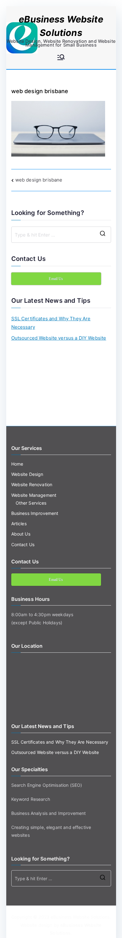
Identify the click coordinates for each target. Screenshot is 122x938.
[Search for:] (61, 234)
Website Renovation (32, 484)
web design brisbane (39, 180)
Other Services (31, 503)
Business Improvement (34, 513)
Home (17, 464)
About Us (20, 533)
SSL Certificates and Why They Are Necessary (51, 323)
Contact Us (23, 544)
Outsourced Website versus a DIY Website (58, 338)
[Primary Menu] (61, 58)
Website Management (34, 495)
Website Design (27, 474)
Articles (19, 523)
